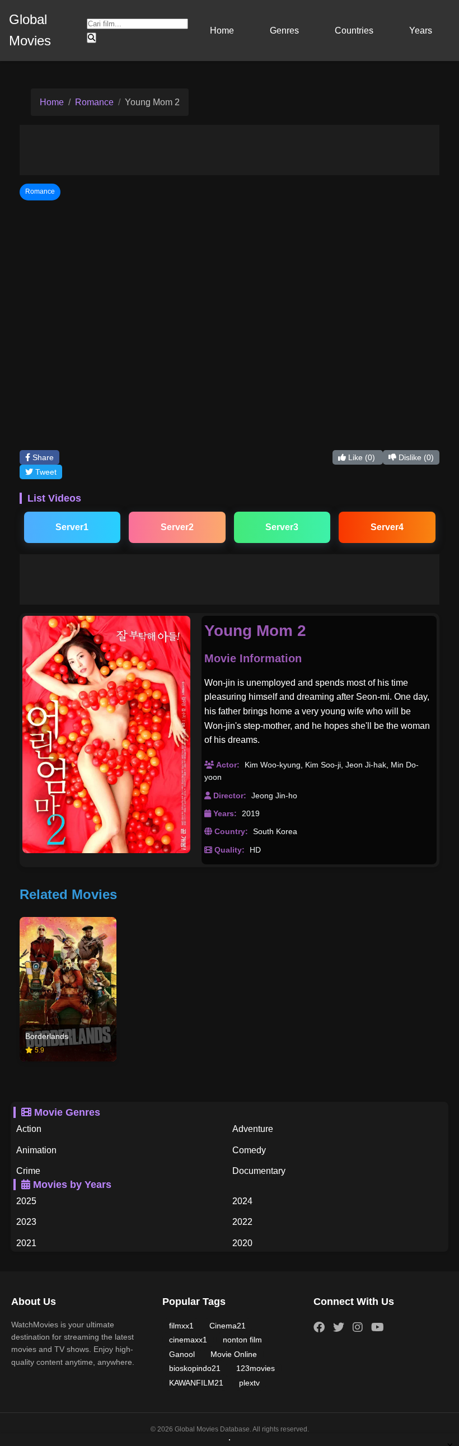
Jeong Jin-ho (274, 795)
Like (360, 457)
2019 (251, 813)
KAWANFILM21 (196, 1382)
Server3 (281, 527)
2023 (26, 1222)
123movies (255, 1368)
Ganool (182, 1354)
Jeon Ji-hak (365, 764)
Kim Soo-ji (323, 764)
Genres (284, 30)
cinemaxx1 (188, 1339)
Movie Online (233, 1354)
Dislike (415, 457)
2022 (242, 1222)
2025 (26, 1201)
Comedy (249, 1150)
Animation (36, 1150)
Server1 (71, 527)
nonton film (242, 1339)
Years (420, 30)
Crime (28, 1171)
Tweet (45, 471)
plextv (249, 1382)
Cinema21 (227, 1325)
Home (222, 30)
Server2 (177, 527)
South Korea (275, 831)
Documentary (258, 1171)
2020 (242, 1243)
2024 (242, 1201)
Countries (354, 30)
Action (28, 1129)
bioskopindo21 (195, 1368)
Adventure (252, 1129)
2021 (26, 1243)
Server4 (387, 527)
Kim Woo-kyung (273, 764)
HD (255, 849)
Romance (94, 102)
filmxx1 (181, 1325)
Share (42, 457)
